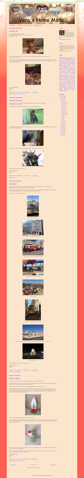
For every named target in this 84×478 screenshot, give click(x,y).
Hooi (66, 68)
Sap (60, 82)
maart (62, 122)
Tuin (74, 86)
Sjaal (60, 83)
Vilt (71, 87)
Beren (60, 60)
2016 (61, 127)
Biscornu (69, 60)
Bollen (69, 61)
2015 (61, 128)
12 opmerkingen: (26, 92)
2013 (61, 131)
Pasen (71, 78)
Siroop (73, 82)
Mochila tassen (28, 25)
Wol (69, 89)
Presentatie (61, 81)
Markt (73, 73)
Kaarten (69, 69)
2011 (61, 134)
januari (62, 125)
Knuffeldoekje (68, 71)
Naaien (64, 76)
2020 (62, 96)
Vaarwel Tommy (15, 100)
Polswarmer (72, 79)
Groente (61, 67)
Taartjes (60, 86)
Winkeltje (61, 89)
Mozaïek (61, 76)
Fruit (65, 65)
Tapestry (64, 86)
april (62, 120)
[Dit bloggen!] (33, 92)
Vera (67, 30)
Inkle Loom (72, 68)
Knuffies (73, 71)
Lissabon (13, 184)
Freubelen (61, 65)
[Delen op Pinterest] (37, 92)
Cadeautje (73, 62)
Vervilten (68, 87)
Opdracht (61, 78)
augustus (63, 114)
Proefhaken (69, 81)
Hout (69, 68)
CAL (18, 93)
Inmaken (61, 69)
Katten (21, 93)
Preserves (65, 81)
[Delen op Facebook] (36, 92)
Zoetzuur (61, 90)
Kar (65, 70)
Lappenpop (72, 72)
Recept (73, 81)
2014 (61, 130)
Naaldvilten (68, 76)
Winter (65, 89)
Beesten (70, 58)
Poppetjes (68, 80)
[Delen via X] (35, 92)
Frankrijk (73, 64)
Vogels (73, 87)
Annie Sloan (69, 57)
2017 (61, 100)
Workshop (73, 89)
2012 (61, 133)
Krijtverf (64, 72)
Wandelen (61, 88)
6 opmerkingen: (26, 370)
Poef (69, 79)
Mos (74, 75)
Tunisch (60, 87)
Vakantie (18, 371)
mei (62, 119)
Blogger (50, 475)
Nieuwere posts (13, 464)
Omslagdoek (72, 77)
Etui (65, 64)
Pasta (74, 78)
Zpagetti (65, 90)
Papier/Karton (66, 78)
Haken (65, 67)
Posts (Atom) (36, 467)
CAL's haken (14, 378)
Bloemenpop (61, 61)
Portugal (14, 371)
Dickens (66, 63)
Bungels (68, 62)
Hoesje (63, 68)
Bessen (64, 60)
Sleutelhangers (65, 83)
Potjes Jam (19, 25)
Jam (64, 69)
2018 (61, 99)
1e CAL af (13, 31)
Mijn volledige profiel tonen (65, 39)
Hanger (74, 67)
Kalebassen (73, 69)
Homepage (33, 464)
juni (62, 117)
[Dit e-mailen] (32, 92)
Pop (23, 460)
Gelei (69, 65)
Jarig (66, 69)
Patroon (60, 79)
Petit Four (65, 79)
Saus (62, 82)
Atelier (73, 57)
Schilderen (69, 82)
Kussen (67, 72)
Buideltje (64, 62)
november (63, 103)
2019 (61, 97)
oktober (63, 111)
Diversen (70, 63)
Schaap (65, 82)
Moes (71, 75)
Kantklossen (61, 70)
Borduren (73, 61)
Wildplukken (73, 88)
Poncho (60, 80)
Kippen (60, 71)
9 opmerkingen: (26, 175)
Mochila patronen (37, 25)
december (63, 102)
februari (63, 123)
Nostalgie (66, 77)
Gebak (67, 65)
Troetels (71, 86)
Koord (60, 72)
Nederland (61, 77)
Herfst (60, 68)
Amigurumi (14, 93)
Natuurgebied (72, 76)
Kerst (24, 93)
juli (62, 116)
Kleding (63, 71)
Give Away (73, 65)
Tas (68, 86)
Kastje (67, 70)
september (63, 113)
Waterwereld (66, 88)
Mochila (67, 75)
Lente (65, 73)
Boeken (66, 61)
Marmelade (61, 75)
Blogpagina (12, 25)
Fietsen (68, 64)
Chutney (63, 63)
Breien (60, 62)
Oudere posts (53, 464)
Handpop (70, 67)
